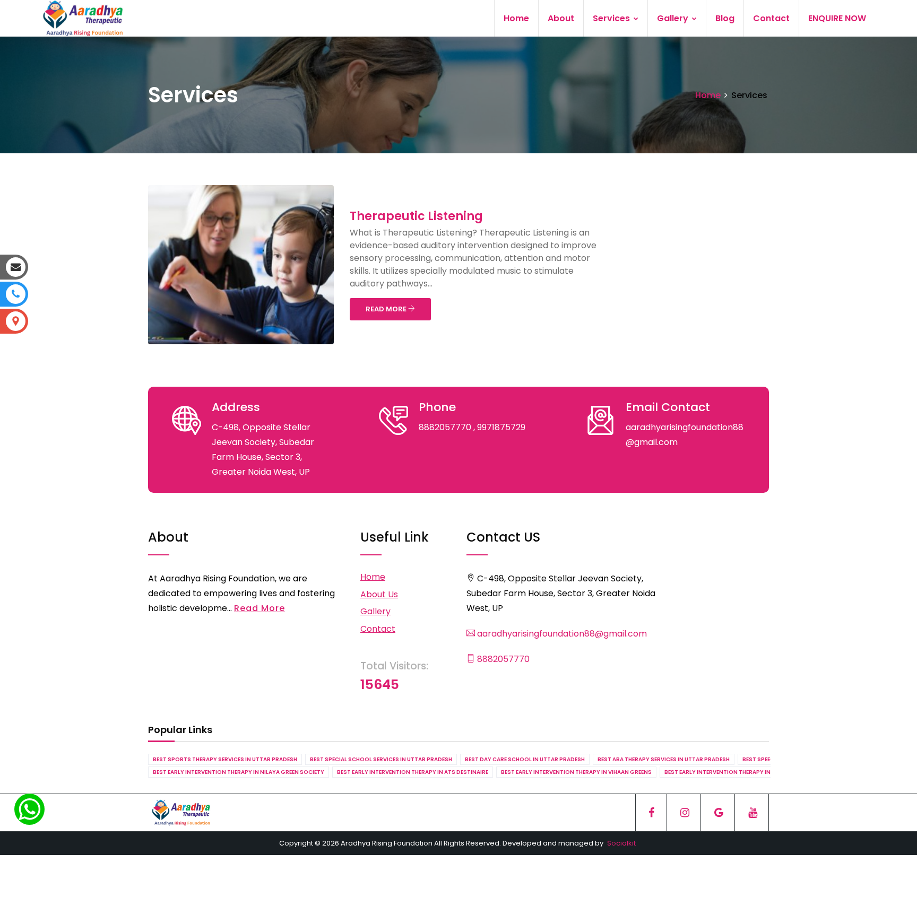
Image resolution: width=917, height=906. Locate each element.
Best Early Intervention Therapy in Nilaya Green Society (238, 772)
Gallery (673, 18)
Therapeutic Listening (416, 216)
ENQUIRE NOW (837, 18)
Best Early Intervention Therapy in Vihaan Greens (576, 772)
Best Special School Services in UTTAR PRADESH (381, 759)
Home (516, 18)
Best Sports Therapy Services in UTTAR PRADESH (225, 759)
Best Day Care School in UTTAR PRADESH (525, 759)
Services (612, 18)
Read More (259, 608)
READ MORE (387, 309)
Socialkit (621, 843)
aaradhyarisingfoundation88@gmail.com (561, 634)
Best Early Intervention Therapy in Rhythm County (742, 772)
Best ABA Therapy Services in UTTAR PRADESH (664, 759)
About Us (379, 594)
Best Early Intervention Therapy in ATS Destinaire (412, 772)
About (561, 18)
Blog (724, 18)
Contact (771, 18)
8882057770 (502, 659)
